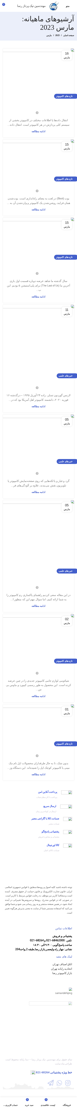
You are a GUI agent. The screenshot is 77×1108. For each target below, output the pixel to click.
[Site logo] (55, 5)
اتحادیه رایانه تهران (61, 968)
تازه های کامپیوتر (64, 96)
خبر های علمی (65, 375)
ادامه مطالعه (38, 131)
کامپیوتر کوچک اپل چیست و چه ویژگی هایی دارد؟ (38, 751)
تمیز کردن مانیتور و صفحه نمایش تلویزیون (38, 468)
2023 (57, 35)
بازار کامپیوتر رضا (62, 973)
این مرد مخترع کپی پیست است (38, 383)
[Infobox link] (38, 795)
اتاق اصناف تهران (62, 964)
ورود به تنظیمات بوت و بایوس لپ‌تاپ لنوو (38, 186)
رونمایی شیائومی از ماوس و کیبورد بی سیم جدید (38, 668)
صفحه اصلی (68, 35)
